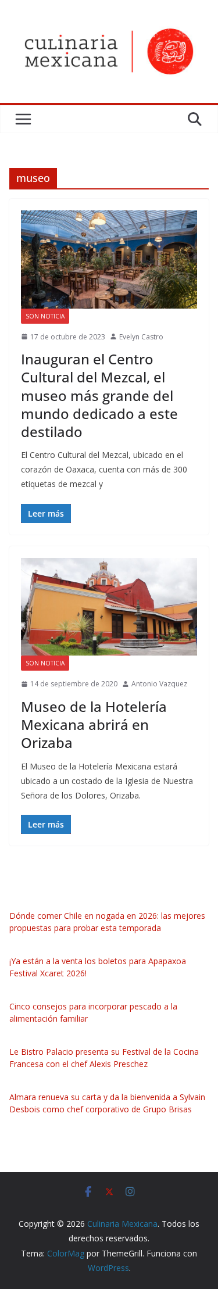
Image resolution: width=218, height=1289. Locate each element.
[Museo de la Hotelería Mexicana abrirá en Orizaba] (109, 607)
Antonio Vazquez (159, 684)
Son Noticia (45, 316)
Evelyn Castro (141, 337)
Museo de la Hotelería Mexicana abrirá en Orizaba (94, 724)
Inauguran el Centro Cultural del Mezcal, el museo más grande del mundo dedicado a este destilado (99, 395)
